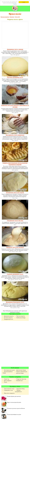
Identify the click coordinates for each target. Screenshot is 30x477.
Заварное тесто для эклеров (15, 247)
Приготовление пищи (9, 388)
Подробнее (15, 4)
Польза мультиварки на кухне (14, 414)
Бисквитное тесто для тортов (15, 192)
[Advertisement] (15, 344)
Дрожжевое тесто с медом (15, 49)
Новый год (6, 379)
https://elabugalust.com (8, 310)
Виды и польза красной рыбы (14, 402)
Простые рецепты (20, 316)
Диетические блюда (21, 370)
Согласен (23, 2)
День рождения (7, 380)
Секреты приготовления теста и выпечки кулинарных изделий (15, 163)
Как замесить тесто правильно (15, 135)
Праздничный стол (8, 319)
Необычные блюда (20, 317)
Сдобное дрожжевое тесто (15, 274)
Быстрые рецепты (8, 317)
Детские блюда (20, 373)
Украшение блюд (20, 388)
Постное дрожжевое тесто (15, 77)
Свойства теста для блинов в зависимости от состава (15, 106)
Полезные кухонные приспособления (16, 408)
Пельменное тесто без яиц (15, 220)
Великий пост (19, 380)
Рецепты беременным (21, 371)
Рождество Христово (21, 379)
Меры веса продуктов (9, 393)
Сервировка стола (8, 390)
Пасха (5, 382)
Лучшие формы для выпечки (14, 396)
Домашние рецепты (9, 316)
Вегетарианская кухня (9, 370)
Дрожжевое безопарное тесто (15, 302)
